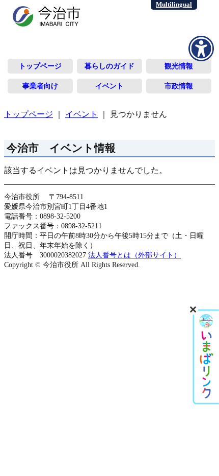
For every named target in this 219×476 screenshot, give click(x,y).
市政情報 (179, 86)
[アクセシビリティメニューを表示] (201, 48)
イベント (109, 86)
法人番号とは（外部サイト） (134, 255)
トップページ (40, 66)
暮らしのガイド (109, 66)
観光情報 (179, 66)
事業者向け (40, 86)
